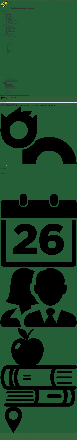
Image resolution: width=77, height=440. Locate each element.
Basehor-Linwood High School (22, 8)
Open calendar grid (13, 104)
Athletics (6, 93)
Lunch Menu (17, 95)
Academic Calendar (8, 16)
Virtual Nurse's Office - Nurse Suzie (11, 80)
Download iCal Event (15, 101)
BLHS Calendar (8, 17)
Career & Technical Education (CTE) (11, 28)
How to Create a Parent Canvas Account (12, 88)
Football (8, 49)
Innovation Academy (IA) (9, 27)
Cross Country (9, 47)
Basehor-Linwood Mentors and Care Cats (12, 64)
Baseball (8, 42)
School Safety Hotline (9, 78)
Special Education (8, 29)
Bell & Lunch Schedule (9, 19)
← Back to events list (5, 104)
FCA (6, 67)
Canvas (6, 33)
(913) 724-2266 (31, 105)
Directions (24, 432)
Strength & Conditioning (11, 54)
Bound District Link (8, 59)
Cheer (8, 46)
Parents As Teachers (8, 92)
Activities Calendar (8, 62)
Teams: (6, 41)
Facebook (3, 168)
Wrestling (9, 56)
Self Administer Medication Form (11, 81)
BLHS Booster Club (8, 84)
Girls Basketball (10, 50)
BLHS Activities (3, 102)
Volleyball (9, 57)
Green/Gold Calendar (9, 18)
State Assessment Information (10, 31)
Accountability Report (9, 22)
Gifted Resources (8, 30)
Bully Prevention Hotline (9, 75)
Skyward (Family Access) (9, 87)
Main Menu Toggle (3, 11)
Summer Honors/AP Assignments (11, 79)
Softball (8, 53)
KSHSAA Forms (8, 37)
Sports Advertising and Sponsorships (11, 39)
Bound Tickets (7, 60)
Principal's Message (8, 14)
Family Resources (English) (10, 76)
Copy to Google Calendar (5, 101)
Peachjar (6, 91)
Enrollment (7, 15)
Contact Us (27, 95)
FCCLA (6, 68)
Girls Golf (9, 51)
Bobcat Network (8, 21)
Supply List (7, 24)
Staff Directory (22, 95)
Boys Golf (9, 44)
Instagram (3, 173)
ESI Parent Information (9, 90)
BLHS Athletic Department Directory (11, 36)
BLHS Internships (8, 65)
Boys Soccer (9, 45)
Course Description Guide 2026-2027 (11, 26)
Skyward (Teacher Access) (9, 34)
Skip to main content (4, 10)
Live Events (7, 38)
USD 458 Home (12, 95)
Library (6, 32)
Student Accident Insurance (10, 86)
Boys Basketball (10, 43)
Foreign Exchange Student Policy (11, 20)
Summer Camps (8, 40)
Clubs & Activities (8, 66)
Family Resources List (9, 85)
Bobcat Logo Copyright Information (11, 23)
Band (6, 63)
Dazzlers (8, 48)
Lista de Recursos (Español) (10, 77)
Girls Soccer (9, 52)
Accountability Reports (4, 95)
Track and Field (10, 55)
